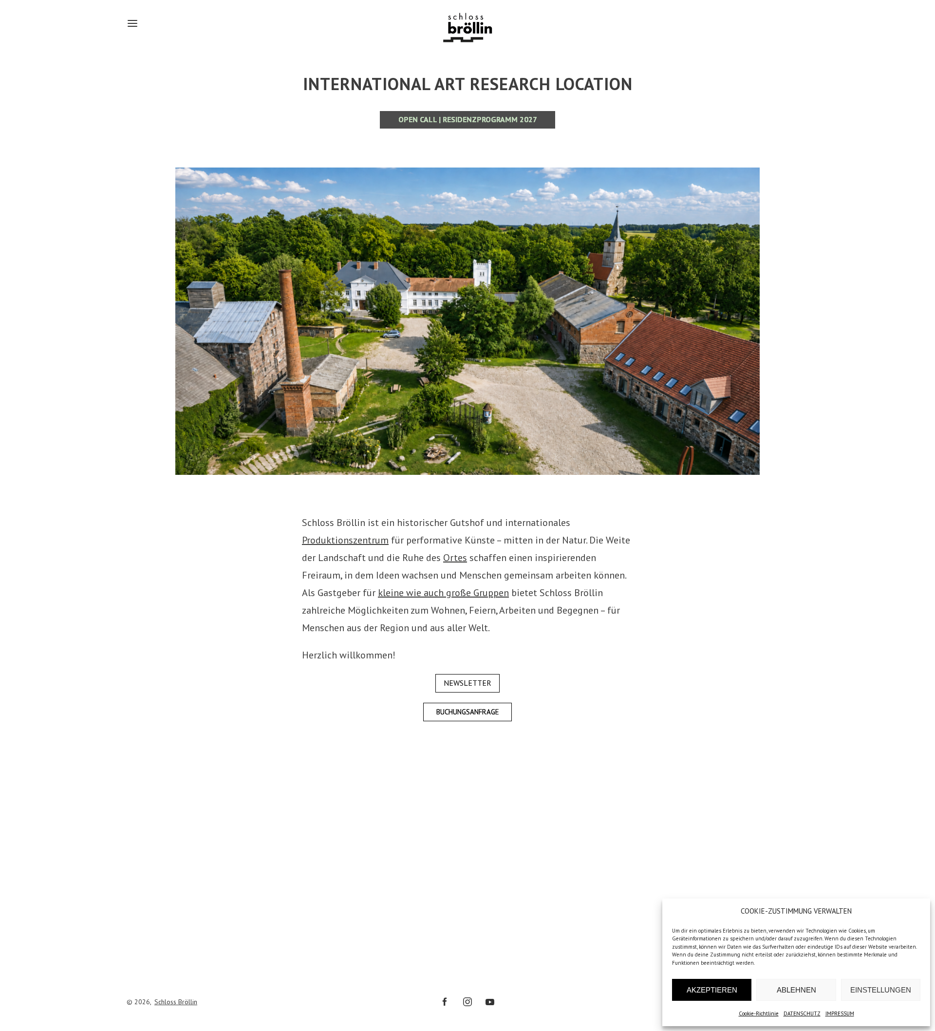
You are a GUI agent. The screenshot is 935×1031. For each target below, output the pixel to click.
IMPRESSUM (839, 1013)
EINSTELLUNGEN (880, 990)
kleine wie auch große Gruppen (443, 592)
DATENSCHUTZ (802, 1013)
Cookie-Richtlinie (759, 1013)
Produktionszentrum (345, 540)
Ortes (455, 557)
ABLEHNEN (796, 990)
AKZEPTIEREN (712, 990)
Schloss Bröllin (175, 1001)
